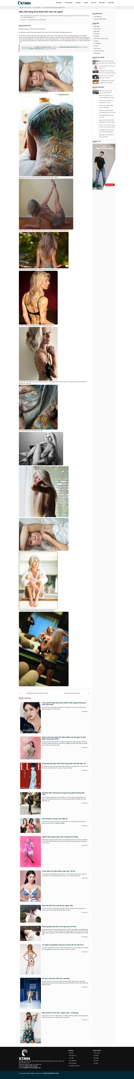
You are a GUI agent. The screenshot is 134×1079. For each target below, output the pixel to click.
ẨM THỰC (102, 2)
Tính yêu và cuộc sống (101, 38)
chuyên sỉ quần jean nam (43, 47)
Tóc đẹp (71, 1058)
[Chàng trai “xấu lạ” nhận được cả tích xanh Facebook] (96, 77)
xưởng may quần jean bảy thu (69, 47)
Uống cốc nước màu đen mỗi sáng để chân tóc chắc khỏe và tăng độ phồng (107, 112)
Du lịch (96, 46)
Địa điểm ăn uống (74, 1065)
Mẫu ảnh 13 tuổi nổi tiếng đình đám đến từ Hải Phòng (107, 62)
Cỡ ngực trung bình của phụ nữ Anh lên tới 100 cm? (63, 945)
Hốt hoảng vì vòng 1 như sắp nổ (72, 693)
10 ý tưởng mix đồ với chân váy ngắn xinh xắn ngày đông (106, 82)
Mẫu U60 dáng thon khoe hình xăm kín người (53, 7)
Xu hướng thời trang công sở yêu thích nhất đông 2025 (106, 132)
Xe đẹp (96, 41)
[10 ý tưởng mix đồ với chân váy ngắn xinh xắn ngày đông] (96, 83)
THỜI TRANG (68, 2)
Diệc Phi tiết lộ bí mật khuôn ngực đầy (57, 906)
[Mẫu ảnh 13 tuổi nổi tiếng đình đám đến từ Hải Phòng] (96, 62)
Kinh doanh (97, 48)
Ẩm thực (96, 33)
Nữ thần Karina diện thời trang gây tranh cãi (106, 101)
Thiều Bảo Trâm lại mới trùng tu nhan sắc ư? (105, 91)
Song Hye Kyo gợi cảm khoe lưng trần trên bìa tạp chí (64, 763)
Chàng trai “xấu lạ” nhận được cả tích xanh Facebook (106, 77)
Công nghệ (97, 43)
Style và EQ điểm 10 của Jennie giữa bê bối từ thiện (107, 96)
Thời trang (97, 29)
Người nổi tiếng (37, 7)
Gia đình (96, 36)
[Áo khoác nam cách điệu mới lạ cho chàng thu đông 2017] (96, 71)
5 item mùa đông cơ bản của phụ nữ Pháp (106, 106)
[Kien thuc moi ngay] (24, 3)
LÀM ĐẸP (78, 2)
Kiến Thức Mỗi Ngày (26, 7)
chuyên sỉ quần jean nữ (36, 48)
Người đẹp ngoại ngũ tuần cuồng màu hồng (60, 837)
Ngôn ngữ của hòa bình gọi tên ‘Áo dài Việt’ (107, 136)
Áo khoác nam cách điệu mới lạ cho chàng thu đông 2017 (107, 73)
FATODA (71, 1053)
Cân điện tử (97, 16)
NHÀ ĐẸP (111, 2)
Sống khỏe (97, 53)
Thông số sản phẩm (100, 19)
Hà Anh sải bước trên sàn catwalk (55, 978)
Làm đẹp (96, 26)
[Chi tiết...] (85, 711)
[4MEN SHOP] (104, 166)
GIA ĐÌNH (58, 2)
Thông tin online (99, 50)
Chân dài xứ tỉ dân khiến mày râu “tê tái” (59, 871)
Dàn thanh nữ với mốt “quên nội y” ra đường (60, 1013)
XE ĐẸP (86, 2)
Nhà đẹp (96, 31)
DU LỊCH (93, 2)
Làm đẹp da (72, 1060)
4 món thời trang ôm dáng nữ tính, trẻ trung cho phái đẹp (107, 127)
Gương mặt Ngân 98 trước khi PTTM (106, 116)
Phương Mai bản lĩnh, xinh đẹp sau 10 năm (37, 693)
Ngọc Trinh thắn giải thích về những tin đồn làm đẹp (106, 121)
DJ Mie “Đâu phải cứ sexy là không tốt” (107, 67)
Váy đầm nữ (72, 1055)
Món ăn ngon (72, 1063)
